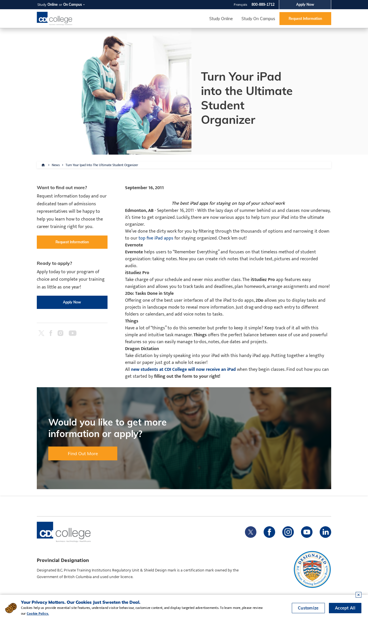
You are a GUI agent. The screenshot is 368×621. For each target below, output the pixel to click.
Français (240, 4)
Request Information (305, 18)
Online (52, 4)
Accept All (345, 608)
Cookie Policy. (38, 613)
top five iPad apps (155, 238)
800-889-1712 (263, 4)
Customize (308, 608)
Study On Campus (258, 18)
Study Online (221, 18)
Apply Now (305, 4)
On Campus (72, 4)
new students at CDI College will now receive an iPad (183, 369)
